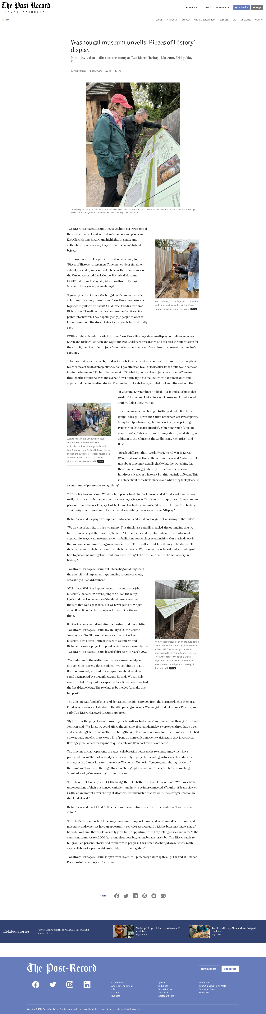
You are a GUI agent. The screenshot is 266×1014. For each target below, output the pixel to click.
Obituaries (246, 20)
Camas (159, 20)
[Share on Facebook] (116, 895)
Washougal (172, 20)
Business (224, 20)
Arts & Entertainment (204, 20)
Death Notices (165, 989)
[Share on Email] (163, 895)
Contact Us (204, 982)
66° (7, 20)
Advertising (204, 992)
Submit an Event (207, 989)
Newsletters (225, 7)
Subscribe (243, 7)
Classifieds (163, 992)
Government (117, 982)
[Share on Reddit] (153, 895)
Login (258, 7)
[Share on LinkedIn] (135, 895)
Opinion (259, 20)
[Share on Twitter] (126, 895)
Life (234, 20)
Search (207, 7)
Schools (186, 20)
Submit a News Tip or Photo (212, 986)
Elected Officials (166, 996)
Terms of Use (135, 1009)
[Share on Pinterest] (144, 895)
